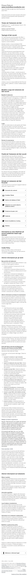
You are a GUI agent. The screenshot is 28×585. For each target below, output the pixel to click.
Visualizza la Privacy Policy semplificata (18, 574)
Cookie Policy (11, 253)
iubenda (7, 566)
